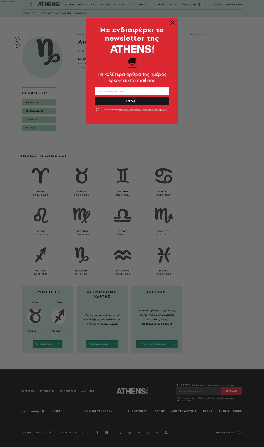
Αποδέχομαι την (134, 109)
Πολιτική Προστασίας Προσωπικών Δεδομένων (143, 109)
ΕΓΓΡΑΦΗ (132, 101)
